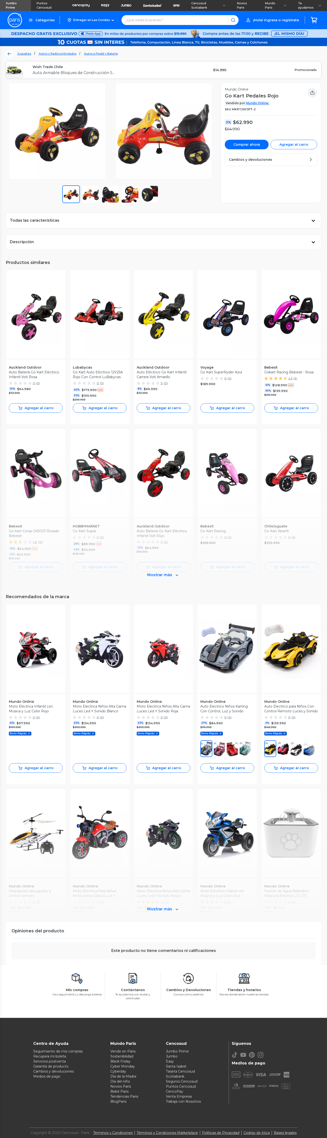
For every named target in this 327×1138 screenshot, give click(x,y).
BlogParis (118, 1101)
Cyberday (118, 1071)
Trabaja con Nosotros (183, 1101)
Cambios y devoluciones (53, 1071)
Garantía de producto (50, 1066)
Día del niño (120, 1081)
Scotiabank (175, 1076)
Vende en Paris (122, 1051)
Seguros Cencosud (181, 1081)
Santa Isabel (176, 1066)
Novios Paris (242, 5)
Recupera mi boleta (49, 1056)
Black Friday (120, 1061)
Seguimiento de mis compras (58, 1051)
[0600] (232, 748)
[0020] (206, 748)
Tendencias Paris (124, 1096)
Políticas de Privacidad (220, 1133)
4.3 (290, 378)
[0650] (219, 748)
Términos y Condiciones (113, 1133)
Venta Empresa (179, 1096)
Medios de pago (46, 1076)
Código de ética (256, 1133)
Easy (170, 1061)
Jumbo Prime (11, 5)
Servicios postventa (49, 1061)
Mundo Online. (257, 103)
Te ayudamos (305, 5)
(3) (295, 378)
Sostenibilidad (121, 1056)
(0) (38, 383)
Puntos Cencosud (44, 5)
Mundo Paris (270, 5)
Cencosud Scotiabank (199, 5)
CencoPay (174, 1091)
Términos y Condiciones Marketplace (167, 1133)
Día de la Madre (123, 1076)
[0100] (296, 748)
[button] (91, 20)
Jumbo (172, 1056)
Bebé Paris (119, 1091)
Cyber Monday (122, 1066)
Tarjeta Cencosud (180, 1071)
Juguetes (24, 53)
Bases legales (285, 1133)
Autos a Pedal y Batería (101, 53)
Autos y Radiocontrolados (57, 53)
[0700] (270, 748)
